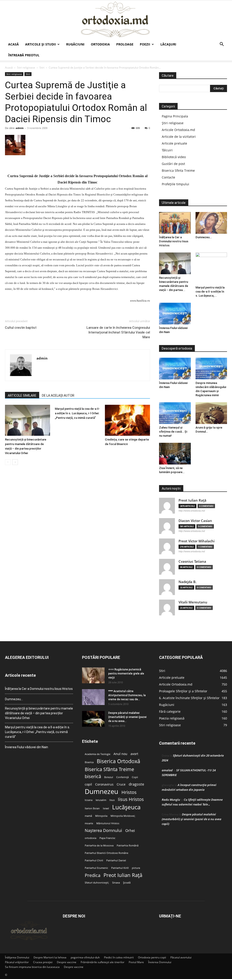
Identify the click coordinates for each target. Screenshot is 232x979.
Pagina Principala (175, 116)
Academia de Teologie (97, 754)
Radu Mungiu (171, 800)
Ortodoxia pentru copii (152, 957)
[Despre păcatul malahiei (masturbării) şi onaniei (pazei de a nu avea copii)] (93, 719)
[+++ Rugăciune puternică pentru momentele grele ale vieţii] (93, 675)
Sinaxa (116, 882)
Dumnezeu (101, 791)
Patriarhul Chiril (94, 860)
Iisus (112, 800)
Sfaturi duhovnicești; (97, 882)
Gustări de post (173, 164)
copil (88, 784)
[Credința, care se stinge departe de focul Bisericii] (127, 420)
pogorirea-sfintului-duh (85, 957)
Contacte (168, 177)
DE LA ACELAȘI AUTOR (58, 395)
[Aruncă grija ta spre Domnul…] (211, 413)
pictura (136, 867)
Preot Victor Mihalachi (197, 541)
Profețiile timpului (175, 184)
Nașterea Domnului (103, 830)
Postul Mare (136, 962)
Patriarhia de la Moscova (99, 845)
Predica (92, 875)
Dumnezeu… (204, 237)
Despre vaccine (66, 962)
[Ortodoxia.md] (116, 19)
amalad (167, 770)
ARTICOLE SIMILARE (22, 395)
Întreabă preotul (23, 55)
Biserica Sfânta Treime (109, 769)
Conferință (122, 777)
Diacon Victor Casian (195, 521)
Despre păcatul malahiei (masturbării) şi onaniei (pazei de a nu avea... (127, 717)
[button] (221, 45)
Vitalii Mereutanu (193, 602)
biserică (93, 776)
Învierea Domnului (159, 962)
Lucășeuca (126, 807)
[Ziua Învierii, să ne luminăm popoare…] (175, 453)
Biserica (89, 762)
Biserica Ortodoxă (118, 761)
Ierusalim (101, 800)
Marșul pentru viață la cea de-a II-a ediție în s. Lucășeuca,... (210, 291)
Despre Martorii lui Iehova (50, 957)
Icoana (88, 800)
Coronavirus (104, 784)
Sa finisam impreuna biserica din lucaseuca (32, 967)
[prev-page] (8, 462)
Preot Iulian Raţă (192, 500)
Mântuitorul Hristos (107, 823)
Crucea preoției (43, 962)
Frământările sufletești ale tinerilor (102, 962)
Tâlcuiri (167, 150)
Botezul (108, 777)
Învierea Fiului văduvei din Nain (26, 747)
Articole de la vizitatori (179, 136)
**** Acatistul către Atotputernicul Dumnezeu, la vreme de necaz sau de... (127, 695)
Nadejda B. (187, 582)
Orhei (130, 830)
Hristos (129, 792)
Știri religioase (173, 123)
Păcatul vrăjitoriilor (17, 962)
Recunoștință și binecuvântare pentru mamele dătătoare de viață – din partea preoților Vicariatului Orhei (39, 713)
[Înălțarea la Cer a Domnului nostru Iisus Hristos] (175, 223)
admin (20, 128)
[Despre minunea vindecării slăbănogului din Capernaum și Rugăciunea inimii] (211, 368)
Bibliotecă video (174, 157)
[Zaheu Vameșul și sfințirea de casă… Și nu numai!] (175, 413)
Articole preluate (174, 143)
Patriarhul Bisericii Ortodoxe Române (106, 853)
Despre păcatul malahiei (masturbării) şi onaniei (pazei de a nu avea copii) (191, 819)
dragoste (136, 784)
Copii (135, 777)
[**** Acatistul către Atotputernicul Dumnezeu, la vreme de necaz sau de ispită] (93, 697)
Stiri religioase (26, 67)
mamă (88, 815)
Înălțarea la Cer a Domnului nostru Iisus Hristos (173, 241)
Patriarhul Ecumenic (96, 867)
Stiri (41, 67)
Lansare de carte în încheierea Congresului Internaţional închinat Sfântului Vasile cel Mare (118, 332)
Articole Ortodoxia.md (178, 130)
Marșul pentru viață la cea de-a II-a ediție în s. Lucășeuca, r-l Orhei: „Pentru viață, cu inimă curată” (77, 413)
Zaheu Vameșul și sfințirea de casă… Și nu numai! (173, 431)
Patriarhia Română (127, 845)
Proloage (124, 44)
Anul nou (120, 754)
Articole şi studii (40, 44)
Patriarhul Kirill (120, 867)
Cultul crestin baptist (20, 328)
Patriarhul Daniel (116, 860)
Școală (126, 882)
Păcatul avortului (180, 957)
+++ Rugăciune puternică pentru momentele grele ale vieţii (126, 673)
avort (134, 754)
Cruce (121, 784)
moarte (89, 823)
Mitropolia (101, 815)
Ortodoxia (100, 44)
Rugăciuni (75, 44)
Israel (106, 808)
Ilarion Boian (92, 808)
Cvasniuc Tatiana (192, 561)
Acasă (13, 44)
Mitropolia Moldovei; (123, 815)
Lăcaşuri (168, 44)
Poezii (145, 44)
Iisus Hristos (131, 799)
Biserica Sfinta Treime (178, 170)
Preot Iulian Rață (123, 875)
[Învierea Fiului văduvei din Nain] (175, 313)
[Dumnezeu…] (211, 223)
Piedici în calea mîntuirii (119, 957)
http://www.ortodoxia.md (192, 510)
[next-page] (15, 462)
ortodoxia (90, 838)
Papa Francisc (107, 838)
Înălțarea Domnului (17, 957)
